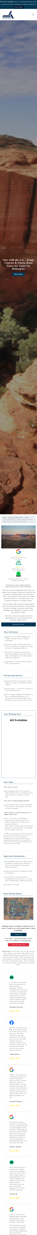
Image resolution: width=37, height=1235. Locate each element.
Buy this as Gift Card (18, 624)
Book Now (18, 274)
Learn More (18, 7)
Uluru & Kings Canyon (15, 517)
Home (4, 517)
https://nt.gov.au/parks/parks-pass (16, 826)
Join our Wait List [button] (18, 944)
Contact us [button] (18, 934)
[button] (3, 537)
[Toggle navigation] (33, 14)
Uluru (27, 517)
